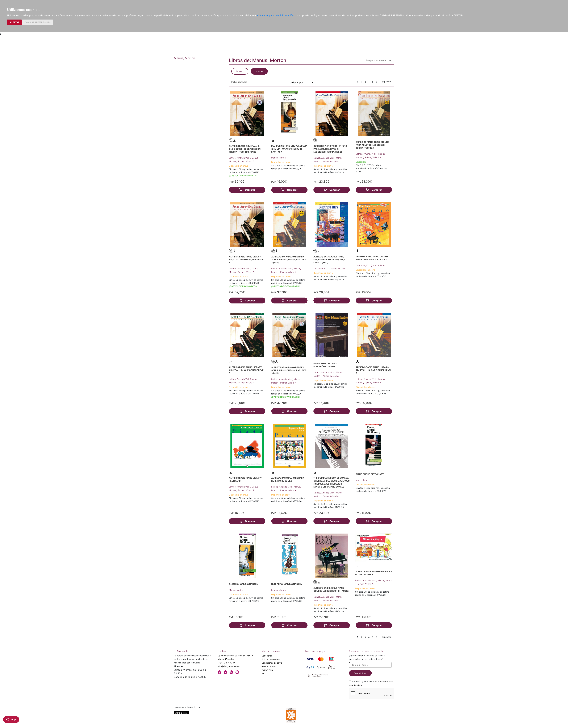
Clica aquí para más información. (275, 15)
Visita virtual (267, 670)
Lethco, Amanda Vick (239, 158)
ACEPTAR (14, 22)
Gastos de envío (269, 666)
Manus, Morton (278, 157)
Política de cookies (271, 659)
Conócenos (267, 655)
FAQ (264, 673)
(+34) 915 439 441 (227, 662)
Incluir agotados (239, 82)
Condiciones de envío (272, 663)
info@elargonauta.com (228, 666)
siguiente (386, 81)
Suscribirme (360, 673)
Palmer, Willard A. (246, 161)
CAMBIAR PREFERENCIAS (37, 22)
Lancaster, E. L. (321, 268)
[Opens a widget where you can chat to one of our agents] (11, 720)
